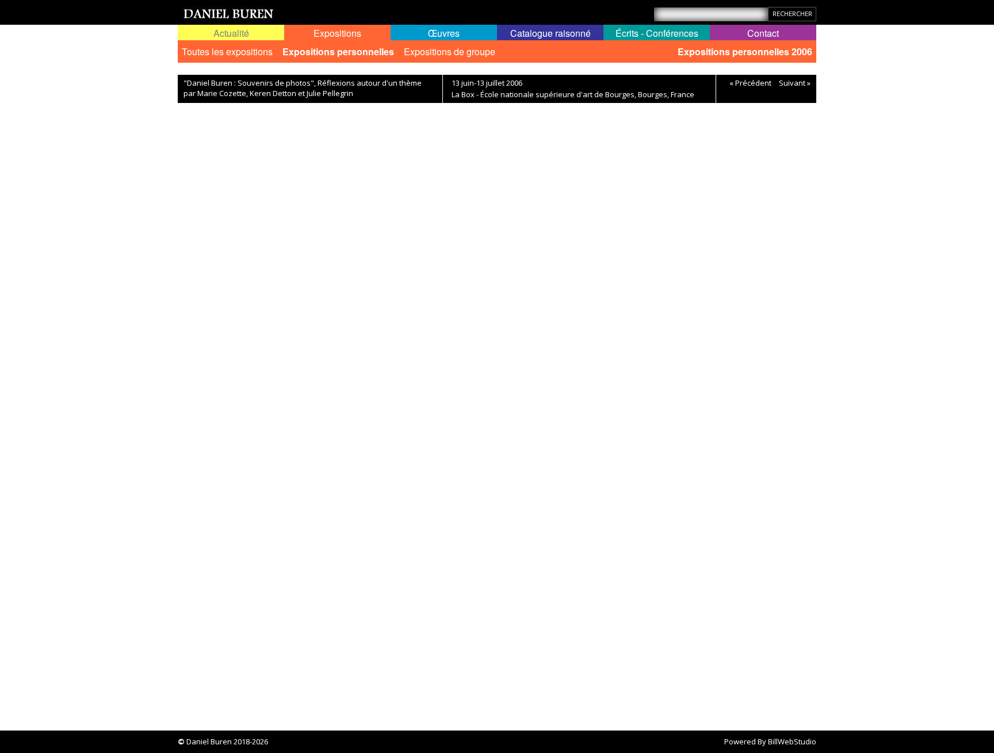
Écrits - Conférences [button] (656, 33)
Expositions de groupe (449, 51)
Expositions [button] (337, 33)
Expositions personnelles (338, 51)
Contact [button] (763, 33)
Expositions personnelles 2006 (745, 51)
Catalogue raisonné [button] (550, 33)
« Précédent (750, 83)
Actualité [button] (231, 33)
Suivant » (795, 83)
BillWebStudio (792, 741)
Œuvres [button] (444, 33)
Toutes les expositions (227, 51)
